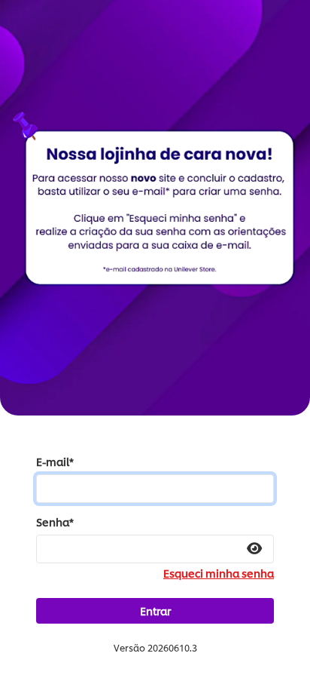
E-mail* (55, 461)
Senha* (55, 522)
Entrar (155, 610)
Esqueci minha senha (218, 573)
